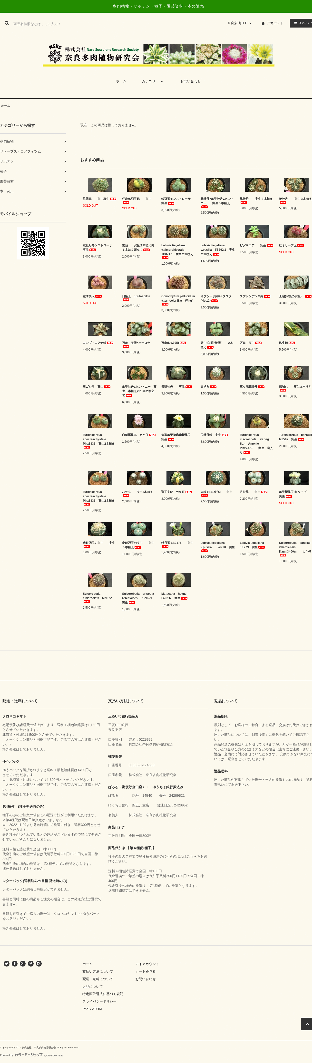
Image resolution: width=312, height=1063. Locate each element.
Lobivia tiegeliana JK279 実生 (253, 545)
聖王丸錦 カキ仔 (173, 492)
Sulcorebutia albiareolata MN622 (97, 596)
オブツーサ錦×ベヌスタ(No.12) (216, 298)
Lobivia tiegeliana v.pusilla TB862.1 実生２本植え (218, 250)
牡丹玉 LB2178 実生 (177, 543)
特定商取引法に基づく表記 (102, 994)
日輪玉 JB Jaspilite (136, 296)
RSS (85, 1009)
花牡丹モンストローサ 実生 (99, 247)
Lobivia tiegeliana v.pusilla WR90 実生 (218, 545)
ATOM (97, 1009)
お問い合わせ (190, 81)
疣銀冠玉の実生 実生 (99, 543)
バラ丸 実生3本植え (137, 492)
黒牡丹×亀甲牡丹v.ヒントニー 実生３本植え (217, 201)
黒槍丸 (205, 386)
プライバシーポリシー (99, 1001)
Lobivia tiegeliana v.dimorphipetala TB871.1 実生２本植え (177, 250)
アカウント (275, 23)
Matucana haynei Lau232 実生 (174, 596)
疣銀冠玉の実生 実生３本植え (138, 545)
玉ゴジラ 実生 (93, 386)
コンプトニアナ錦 (94, 343)
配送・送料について (97, 979)
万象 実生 (247, 343)
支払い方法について (97, 971)
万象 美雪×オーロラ (136, 343)
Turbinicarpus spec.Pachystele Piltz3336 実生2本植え (99, 439)
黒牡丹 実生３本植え (256, 199)
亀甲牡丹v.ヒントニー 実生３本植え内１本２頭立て (139, 391)
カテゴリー (150, 81)
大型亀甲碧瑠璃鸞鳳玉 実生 (177, 437)
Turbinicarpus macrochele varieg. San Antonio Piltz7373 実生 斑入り (256, 443)
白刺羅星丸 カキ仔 (135, 435)
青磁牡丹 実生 (173, 386)
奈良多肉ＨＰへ (241, 23)
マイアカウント (147, 964)
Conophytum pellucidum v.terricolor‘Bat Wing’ (178, 298)
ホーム (121, 81)
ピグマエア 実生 (253, 245)
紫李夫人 (89, 296)
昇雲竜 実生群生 (96, 199)
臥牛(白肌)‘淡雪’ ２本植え (217, 345)
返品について (92, 986)
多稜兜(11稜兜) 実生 (216, 492)
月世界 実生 (250, 492)
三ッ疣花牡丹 (248, 386)
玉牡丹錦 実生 (211, 435)
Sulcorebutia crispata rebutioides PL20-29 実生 (139, 598)
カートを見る (145, 971)
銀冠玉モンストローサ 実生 (178, 201)
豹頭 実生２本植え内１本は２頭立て (138, 247)
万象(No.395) (170, 343)
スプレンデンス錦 (251, 296)
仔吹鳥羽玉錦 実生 (136, 199)
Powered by (6, 1055)
